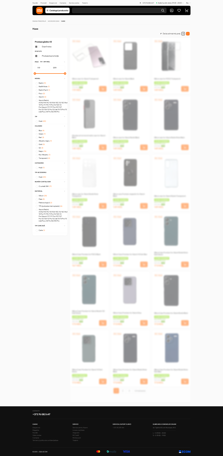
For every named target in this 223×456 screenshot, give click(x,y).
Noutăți (35, 3)
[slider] (35, 73)
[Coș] (186, 10)
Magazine (36, 430)
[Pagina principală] (39, 10)
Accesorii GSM (53, 21)
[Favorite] (179, 10)
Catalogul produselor (58, 10)
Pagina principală (39, 21)
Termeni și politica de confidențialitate (45, 440)
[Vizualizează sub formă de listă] (183, 33)
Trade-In (85, 3)
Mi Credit (76, 435)
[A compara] (171, 10)
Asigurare (76, 433)
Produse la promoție (50, 56)
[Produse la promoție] (37, 56)
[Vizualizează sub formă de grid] (188, 33)
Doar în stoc (47, 46)
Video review (37, 435)
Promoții (43, 3)
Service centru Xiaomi (80, 427)
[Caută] (162, 10)
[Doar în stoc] (37, 46)
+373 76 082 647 (148, 3)
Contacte (63, 3)
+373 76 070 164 (118, 427)
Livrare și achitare (78, 430)
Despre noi (53, 3)
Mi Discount (77, 438)
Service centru (74, 3)
